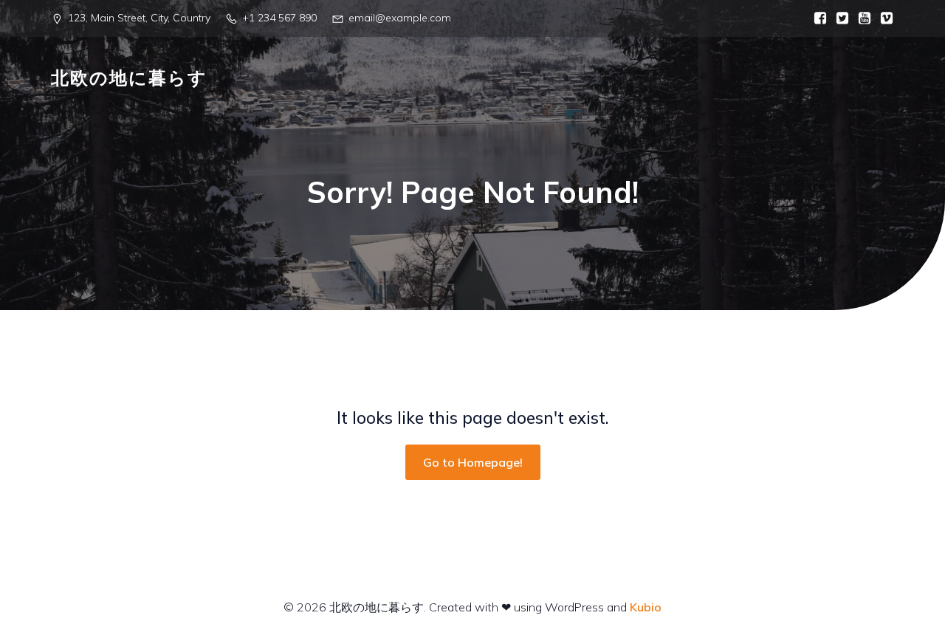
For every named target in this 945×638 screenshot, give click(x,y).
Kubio (646, 607)
